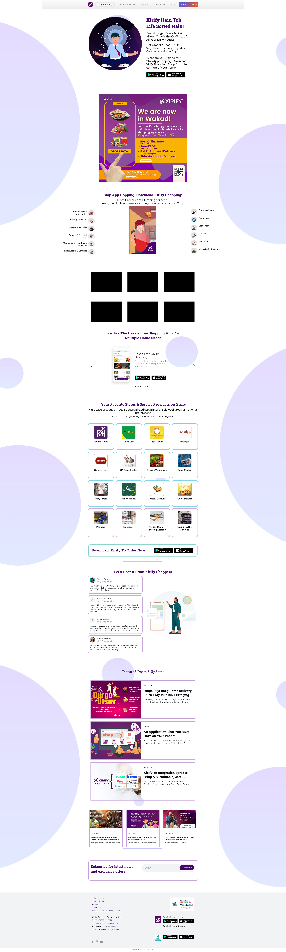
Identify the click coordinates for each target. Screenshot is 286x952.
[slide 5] (145, 386)
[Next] (194, 366)
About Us (95, 904)
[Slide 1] (135, 386)
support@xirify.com (110, 923)
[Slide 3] (140, 386)
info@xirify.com (114, 926)
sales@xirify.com (113, 930)
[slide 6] (147, 386)
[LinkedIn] (101, 941)
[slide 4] (142, 386)
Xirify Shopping (98, 898)
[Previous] (91, 366)
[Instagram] (97, 941)
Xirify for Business (99, 901)
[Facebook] (92, 941)
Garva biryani (101, 470)
